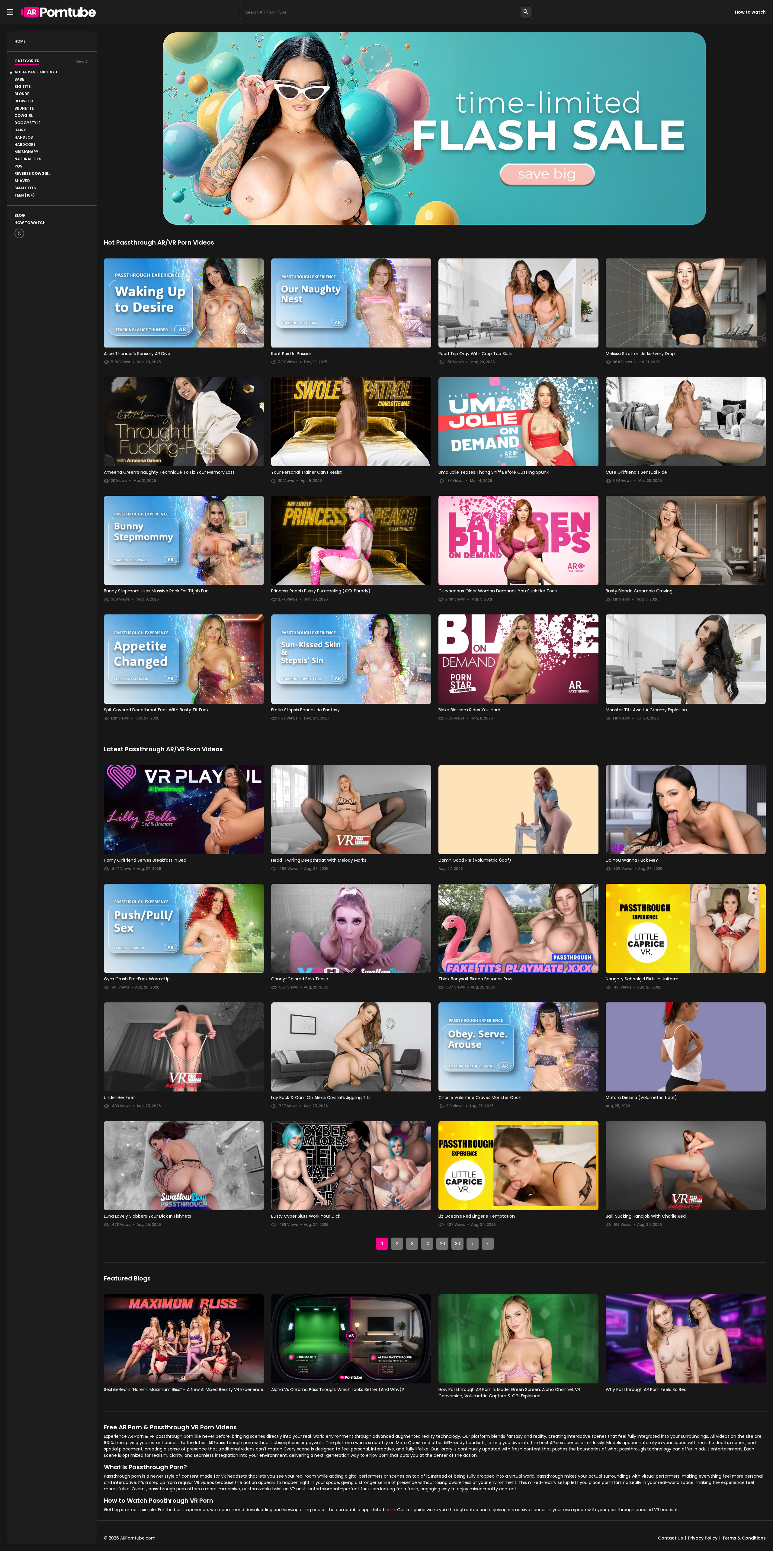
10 (427, 1244)
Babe (19, 79)
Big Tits (22, 86)
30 (457, 1244)
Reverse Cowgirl (32, 173)
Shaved (22, 180)
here (390, 1510)
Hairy (20, 130)
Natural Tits (27, 159)
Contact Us (670, 1538)
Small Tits (25, 188)
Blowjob (23, 101)
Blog (19, 215)
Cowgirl (23, 115)
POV (18, 166)
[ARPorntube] (58, 12)
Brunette (24, 108)
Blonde (21, 93)
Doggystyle (27, 122)
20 (442, 1244)
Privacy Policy (702, 1538)
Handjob (23, 137)
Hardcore (25, 144)
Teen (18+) (24, 195)
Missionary (26, 151)
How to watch (750, 12)
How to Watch (30, 222)
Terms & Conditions (744, 1538)
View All (82, 61)
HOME (20, 41)
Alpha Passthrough (35, 72)
